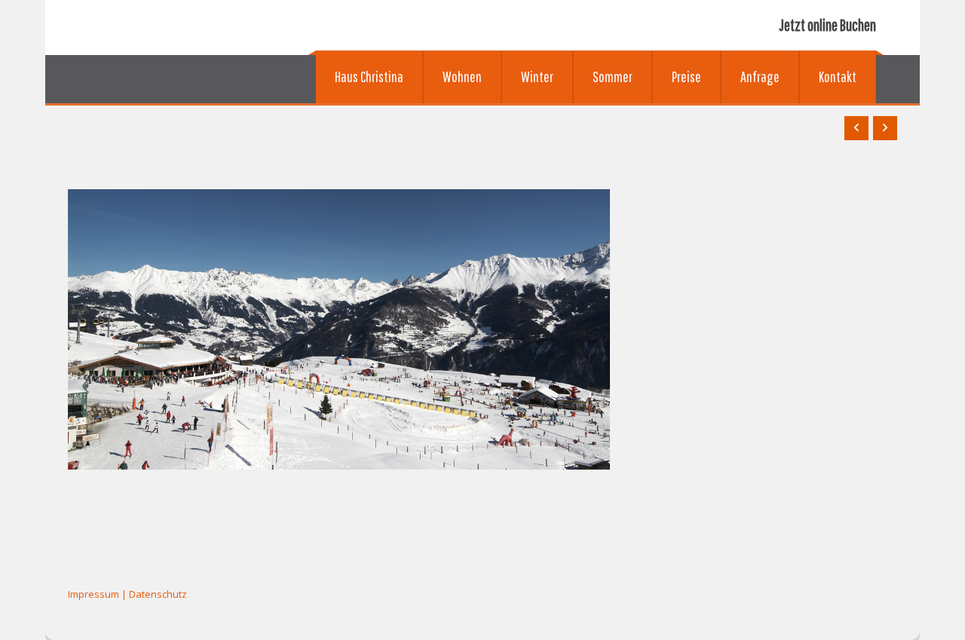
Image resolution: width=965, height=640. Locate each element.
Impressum (93, 594)
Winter (537, 76)
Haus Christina (369, 76)
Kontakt (837, 76)
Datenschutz (158, 594)
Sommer (613, 76)
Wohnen (462, 76)
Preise (686, 76)
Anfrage (760, 76)
